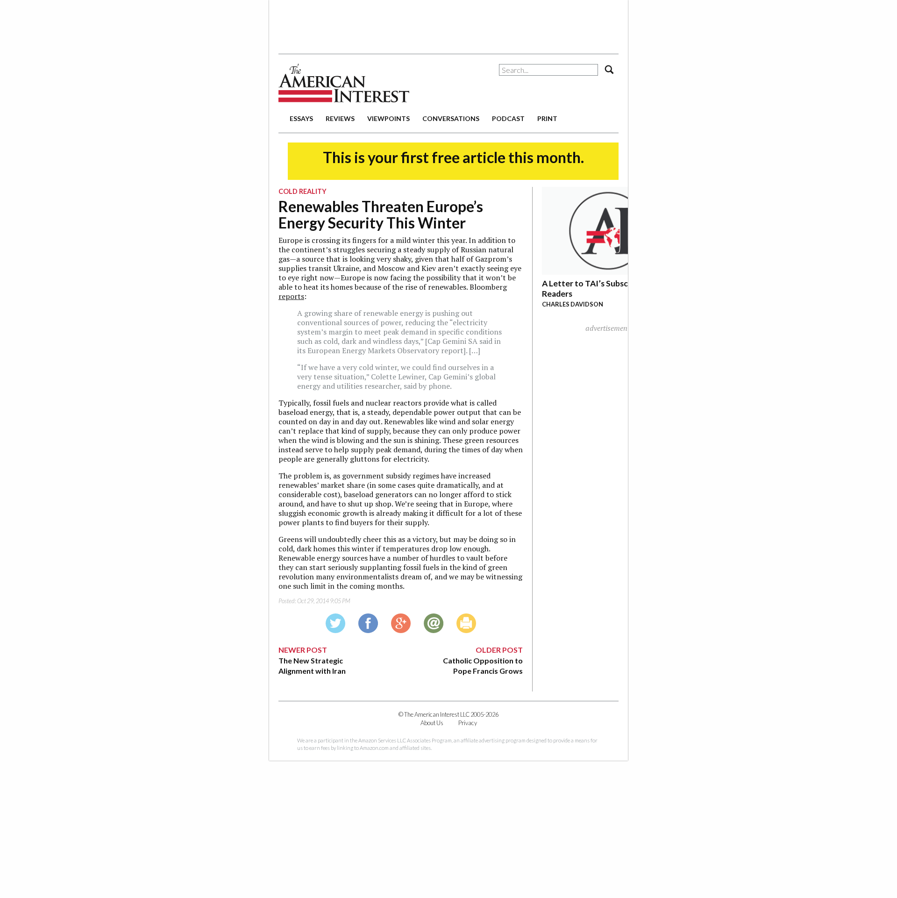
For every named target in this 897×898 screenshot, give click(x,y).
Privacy (467, 723)
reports (291, 296)
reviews (340, 118)
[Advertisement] (448, 23)
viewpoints (388, 118)
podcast (508, 118)
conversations (450, 118)
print (547, 118)
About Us (431, 723)
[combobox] (548, 70)
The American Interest (343, 83)
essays (301, 118)
